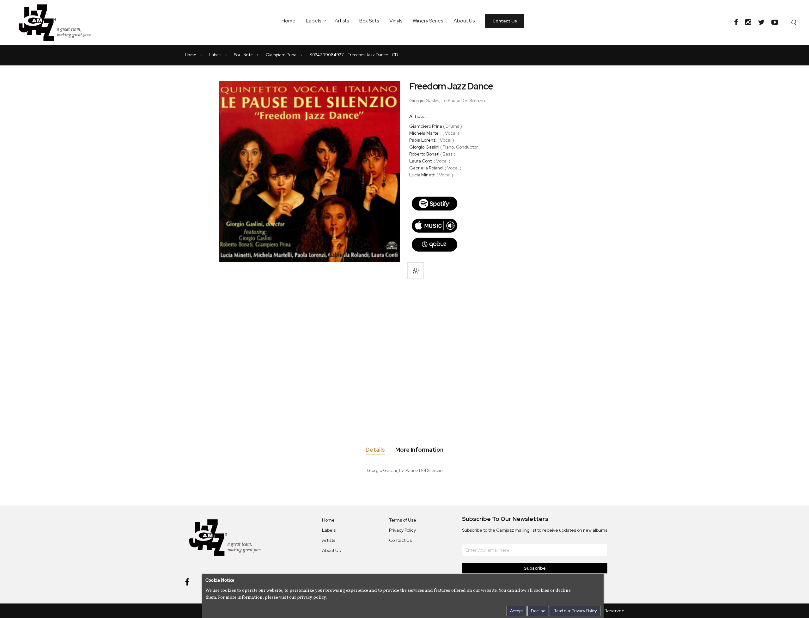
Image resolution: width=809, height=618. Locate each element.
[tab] (375, 451)
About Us (464, 20)
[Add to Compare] (415, 270)
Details (375, 450)
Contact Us (504, 21)
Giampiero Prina (281, 55)
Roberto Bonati (424, 154)
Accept (516, 611)
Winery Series (428, 20)
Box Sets (369, 20)
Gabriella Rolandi (426, 168)
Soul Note (244, 55)
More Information (419, 450)
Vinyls (395, 20)
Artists (342, 20)
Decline (538, 611)
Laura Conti (421, 161)
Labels (313, 20)
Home (288, 20)
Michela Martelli (425, 133)
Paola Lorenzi (422, 140)
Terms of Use (402, 520)
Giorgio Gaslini (424, 147)
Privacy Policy (402, 530)
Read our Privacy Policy (575, 611)
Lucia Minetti (422, 175)
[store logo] (59, 22)
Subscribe (535, 568)
